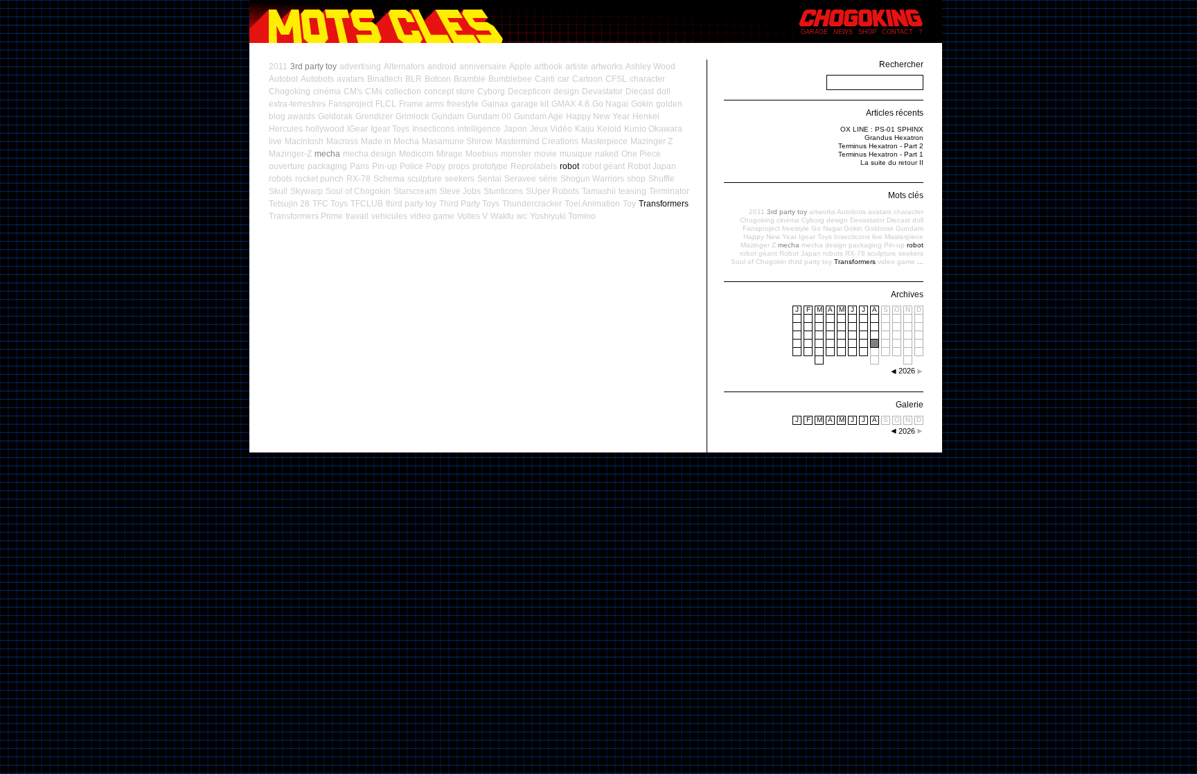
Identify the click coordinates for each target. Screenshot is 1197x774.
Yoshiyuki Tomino (563, 216)
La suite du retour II (891, 162)
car (563, 79)
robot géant (603, 166)
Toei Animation (592, 204)
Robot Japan (652, 166)
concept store (449, 91)
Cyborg (491, 91)
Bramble (470, 79)
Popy (435, 166)
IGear (357, 129)
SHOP (867, 31)
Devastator (602, 91)
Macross (342, 141)
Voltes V (472, 216)
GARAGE (814, 31)
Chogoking (289, 91)
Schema (389, 179)
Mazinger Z (651, 141)
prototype (490, 166)
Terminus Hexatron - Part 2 (880, 146)
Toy (629, 204)
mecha (327, 154)
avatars (350, 79)
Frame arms (421, 104)
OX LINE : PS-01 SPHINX (881, 129)
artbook (548, 66)
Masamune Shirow (457, 141)
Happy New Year (598, 116)
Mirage (449, 154)
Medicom (416, 154)
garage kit (530, 104)
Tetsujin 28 (289, 204)
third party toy (411, 204)
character (647, 79)
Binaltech (384, 79)
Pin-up (384, 166)
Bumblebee (510, 79)
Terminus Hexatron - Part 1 (880, 154)
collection (403, 91)
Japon (515, 129)
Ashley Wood (650, 66)
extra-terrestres (297, 104)
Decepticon (529, 91)
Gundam (448, 116)
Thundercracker (532, 204)
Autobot (283, 79)
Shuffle (661, 179)
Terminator (669, 191)
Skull (278, 191)
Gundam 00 (489, 116)
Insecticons (433, 129)
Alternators (404, 66)
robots (280, 179)
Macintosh (304, 141)
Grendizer (374, 116)
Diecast (640, 91)
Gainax (494, 104)
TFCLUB (367, 204)
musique (576, 154)
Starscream (414, 191)
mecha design (369, 154)
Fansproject (350, 104)
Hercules (286, 129)
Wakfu (502, 216)
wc (522, 216)
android (441, 66)
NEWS (843, 31)
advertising (360, 66)
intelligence (479, 129)
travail (357, 216)
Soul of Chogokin (358, 191)
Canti (545, 79)
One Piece (641, 154)
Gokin (642, 104)
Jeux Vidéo (551, 129)
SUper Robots (552, 191)
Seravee (520, 179)
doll (664, 91)
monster (516, 154)
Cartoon (587, 79)
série (548, 179)
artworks (607, 66)
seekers (460, 179)
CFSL (616, 79)
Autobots (317, 79)
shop (636, 179)
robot (569, 166)
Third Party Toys (469, 204)
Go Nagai (610, 104)
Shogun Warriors (592, 179)
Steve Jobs (460, 191)
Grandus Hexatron (893, 137)
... (920, 261)
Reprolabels (534, 166)
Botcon (438, 79)
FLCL (385, 104)
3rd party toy (313, 66)
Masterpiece (604, 141)
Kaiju (584, 129)
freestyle (463, 104)
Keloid (609, 129)
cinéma (327, 91)
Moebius (482, 154)
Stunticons (503, 191)
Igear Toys (390, 129)
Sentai (489, 179)
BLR (413, 79)
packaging (327, 166)
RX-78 (358, 179)
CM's (353, 91)
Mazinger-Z (290, 154)
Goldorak (335, 116)
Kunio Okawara (653, 129)
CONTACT (897, 31)
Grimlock (412, 116)
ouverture (287, 166)
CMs (373, 91)
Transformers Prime (306, 216)
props (459, 166)
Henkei (645, 116)
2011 (278, 66)
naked (607, 154)
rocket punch (319, 179)
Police (411, 166)
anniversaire (482, 66)
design (566, 91)
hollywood (324, 129)
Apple (520, 66)
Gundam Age (538, 116)
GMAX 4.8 (570, 104)
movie (545, 154)
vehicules (389, 216)
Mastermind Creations (536, 141)
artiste (576, 66)
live (275, 141)
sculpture (424, 179)
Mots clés (905, 195)
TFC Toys (330, 204)
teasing (632, 191)
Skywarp (306, 191)
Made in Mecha (390, 141)
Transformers (664, 204)
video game (432, 216)
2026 (906, 431)
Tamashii (599, 191)
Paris (359, 166)
